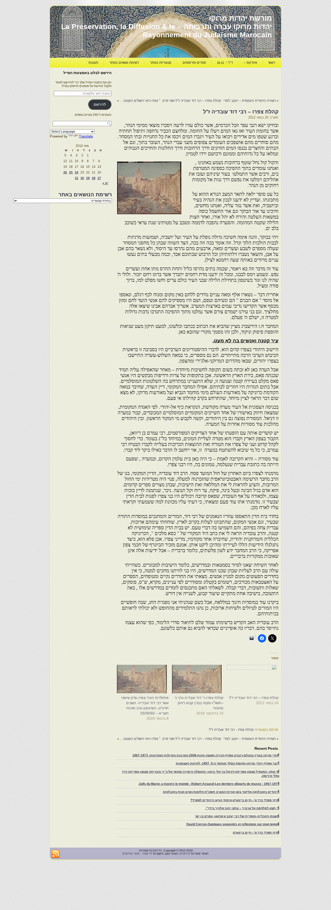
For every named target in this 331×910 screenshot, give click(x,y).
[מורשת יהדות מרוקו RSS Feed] (55, 854)
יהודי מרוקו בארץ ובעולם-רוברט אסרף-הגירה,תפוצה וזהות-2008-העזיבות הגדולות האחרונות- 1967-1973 (205, 755)
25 (71, 172)
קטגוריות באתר (160, 62)
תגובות (93, 62)
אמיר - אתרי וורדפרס (135, 853)
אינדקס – (250, 62)
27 (99, 178)
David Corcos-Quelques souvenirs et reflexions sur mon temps (232, 824)
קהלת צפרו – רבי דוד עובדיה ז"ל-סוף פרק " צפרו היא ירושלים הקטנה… (170, 101)
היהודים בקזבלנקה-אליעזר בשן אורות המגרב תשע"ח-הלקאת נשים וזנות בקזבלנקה (221, 792)
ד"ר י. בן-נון (225, 62)
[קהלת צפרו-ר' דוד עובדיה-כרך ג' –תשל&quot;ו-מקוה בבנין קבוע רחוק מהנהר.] (199, 679)
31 (76, 178)
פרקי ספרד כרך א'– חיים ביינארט (256, 832)
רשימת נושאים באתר (124, 62)
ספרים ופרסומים (194, 62)
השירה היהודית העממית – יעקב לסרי (249, 101)
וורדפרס (185, 853)
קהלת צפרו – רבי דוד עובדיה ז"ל (254, 698)
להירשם (100, 104)
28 (93, 178)
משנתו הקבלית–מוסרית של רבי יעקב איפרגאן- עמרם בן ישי (237, 816)
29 (88, 178)
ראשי (271, 62)
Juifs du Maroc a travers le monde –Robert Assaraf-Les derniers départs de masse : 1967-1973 (209, 784)
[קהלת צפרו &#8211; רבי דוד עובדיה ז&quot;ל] (254, 679)
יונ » (105, 183)
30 (82, 178)
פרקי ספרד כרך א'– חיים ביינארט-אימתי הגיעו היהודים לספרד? (234, 800)
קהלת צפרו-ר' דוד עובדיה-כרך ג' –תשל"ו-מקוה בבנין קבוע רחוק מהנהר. (199, 703)
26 (65, 172)
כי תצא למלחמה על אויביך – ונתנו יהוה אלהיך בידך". (242, 808)
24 (76, 172)
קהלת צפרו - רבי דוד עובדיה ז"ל (231, 730)
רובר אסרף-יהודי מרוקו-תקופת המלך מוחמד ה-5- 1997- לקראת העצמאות (227, 763)
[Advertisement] (184, 81)
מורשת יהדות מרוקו (240, 18)
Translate (86, 136)
